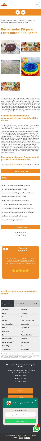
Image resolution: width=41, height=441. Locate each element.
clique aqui (23, 164)
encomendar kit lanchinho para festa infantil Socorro (18, 193)
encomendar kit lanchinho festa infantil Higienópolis (18, 208)
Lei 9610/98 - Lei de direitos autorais (21, 357)
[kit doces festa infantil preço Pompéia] (30, 66)
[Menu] (37, 4)
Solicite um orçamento (21, 171)
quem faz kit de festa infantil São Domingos (15, 200)
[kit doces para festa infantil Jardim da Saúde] (10, 47)
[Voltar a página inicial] (4, 4)
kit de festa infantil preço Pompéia (12, 220)
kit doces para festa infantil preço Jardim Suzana (17, 204)
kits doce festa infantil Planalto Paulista (14, 197)
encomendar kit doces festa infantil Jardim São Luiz (18, 212)
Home (20, 391)
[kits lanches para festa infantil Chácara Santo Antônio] (10, 66)
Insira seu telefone (21, 410)
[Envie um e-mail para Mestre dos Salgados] (23, 12)
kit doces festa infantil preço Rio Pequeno (15, 189)
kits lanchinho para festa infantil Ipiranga (14, 216)
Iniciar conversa (20, 421)
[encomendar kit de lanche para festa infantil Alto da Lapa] (30, 47)
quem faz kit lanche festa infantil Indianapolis (16, 185)
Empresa (20, 397)
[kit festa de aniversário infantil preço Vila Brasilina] (10, 86)
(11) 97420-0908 (21, 235)
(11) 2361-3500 (13, 164)
